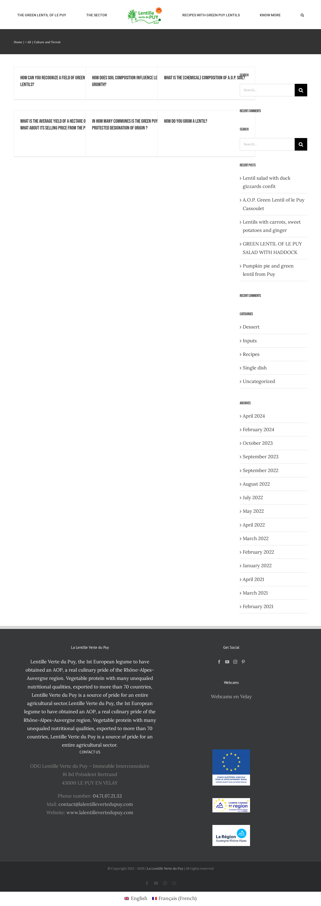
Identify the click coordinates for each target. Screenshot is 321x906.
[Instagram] (235, 662)
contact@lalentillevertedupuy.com (95, 804)
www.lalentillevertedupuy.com (99, 812)
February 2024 (258, 429)
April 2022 (254, 525)
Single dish (255, 368)
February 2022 (258, 552)
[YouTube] (227, 662)
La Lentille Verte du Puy (165, 868)
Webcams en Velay (231, 696)
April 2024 (254, 416)
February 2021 (258, 606)
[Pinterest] (243, 662)
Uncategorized (259, 381)
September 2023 (261, 457)
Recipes (251, 354)
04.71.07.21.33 (107, 796)
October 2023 (258, 443)
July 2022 (253, 497)
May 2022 (253, 511)
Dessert (251, 327)
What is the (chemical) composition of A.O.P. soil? (204, 78)
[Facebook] (219, 662)
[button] (264, 14)
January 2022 (257, 565)
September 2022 (260, 470)
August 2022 (256, 484)
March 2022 (256, 538)
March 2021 (255, 593)
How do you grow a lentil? (185, 121)
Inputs (250, 341)
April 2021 (253, 579)
